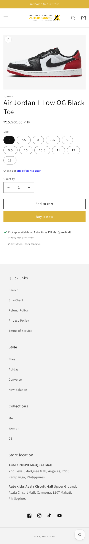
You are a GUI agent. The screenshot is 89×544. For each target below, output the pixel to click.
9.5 (10, 150)
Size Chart (16, 300)
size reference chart (29, 170)
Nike (12, 359)
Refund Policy (19, 310)
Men (12, 418)
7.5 (23, 140)
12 (73, 150)
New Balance (18, 390)
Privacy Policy (19, 320)
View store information (24, 244)
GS (11, 438)
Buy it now (44, 216)
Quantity (9, 179)
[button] (6, 18)
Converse (15, 379)
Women (14, 428)
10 (26, 150)
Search (14, 290)
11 (58, 150)
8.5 (53, 140)
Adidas (13, 369)
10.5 (42, 150)
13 (10, 160)
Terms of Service (20, 331)
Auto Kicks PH (48, 536)
